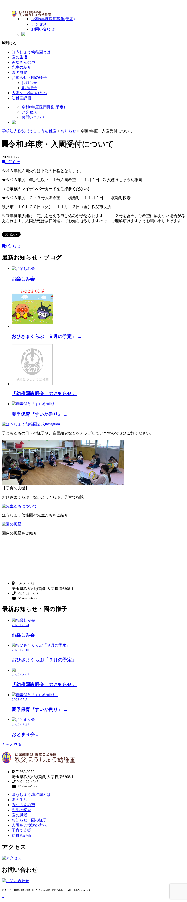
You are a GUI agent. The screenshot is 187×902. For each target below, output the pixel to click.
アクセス (39, 24)
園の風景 (19, 72)
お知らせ (29, 83)
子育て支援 (21, 830)
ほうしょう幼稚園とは (31, 52)
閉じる (11, 43)
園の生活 (19, 57)
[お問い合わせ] (15, 881)
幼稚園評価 (21, 98)
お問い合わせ (43, 29)
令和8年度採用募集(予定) (53, 19)
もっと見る (11, 744)
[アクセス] (11, 858)
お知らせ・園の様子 (29, 77)
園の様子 (29, 88)
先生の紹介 (21, 67)
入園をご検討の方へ (29, 93)
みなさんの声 (23, 62)
